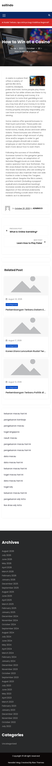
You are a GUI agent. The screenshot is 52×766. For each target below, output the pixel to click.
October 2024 (9, 624)
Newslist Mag (14, 762)
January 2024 (8, 661)
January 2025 (8, 612)
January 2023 (8, 709)
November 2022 (10, 718)
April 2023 (7, 697)
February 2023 (9, 705)
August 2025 (8, 591)
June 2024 (7, 640)
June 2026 (7, 559)
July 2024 (6, 636)
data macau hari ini (13, 480)
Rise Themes (38, 762)
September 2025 (10, 587)
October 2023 (9, 673)
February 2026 (9, 575)
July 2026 (6, 555)
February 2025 (9, 608)
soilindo (7, 5)
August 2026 (8, 551)
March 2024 (8, 652)
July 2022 (6, 726)
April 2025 (7, 600)
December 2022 (10, 714)
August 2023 (8, 681)
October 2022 (9, 722)
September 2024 (10, 628)
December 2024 (10, 616)
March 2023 (8, 701)
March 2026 (8, 571)
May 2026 (6, 563)
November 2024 (10, 620)
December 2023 (10, 665)
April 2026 (7, 567)
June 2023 (7, 689)
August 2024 (8, 632)
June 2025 (7, 595)
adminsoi (38, 208)
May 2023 (6, 693)
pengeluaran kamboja (15, 419)
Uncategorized (11, 304)
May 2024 (6, 644)
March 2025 (8, 604)
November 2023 (10, 669)
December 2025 (10, 583)
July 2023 (6, 685)
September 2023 (10, 677)
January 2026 (8, 579)
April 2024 (7, 648)
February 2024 (9, 657)
